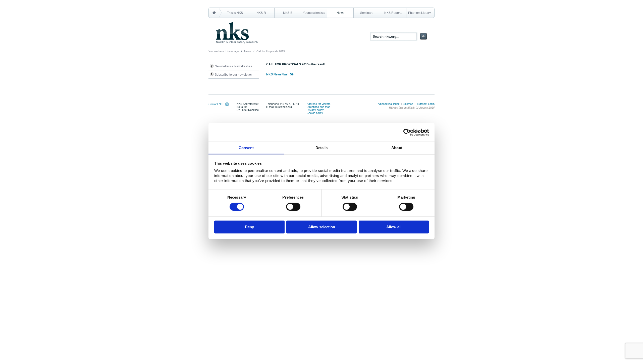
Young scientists (314, 13)
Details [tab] (321, 148)
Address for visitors (319, 103)
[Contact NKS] (227, 104)
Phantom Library (419, 13)
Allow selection (321, 227)
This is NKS (235, 13)
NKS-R (261, 13)
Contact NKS (216, 104)
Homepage (232, 51)
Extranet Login (426, 103)
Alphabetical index (389, 103)
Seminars (366, 13)
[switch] (293, 207)
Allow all (393, 227)
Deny (249, 227)
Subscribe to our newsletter (233, 74)
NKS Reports (393, 13)
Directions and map (318, 106)
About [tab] (396, 148)
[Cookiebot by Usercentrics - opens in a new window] (407, 132)
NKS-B (287, 13)
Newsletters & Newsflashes (233, 66)
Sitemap (408, 103)
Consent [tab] (246, 148)
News (340, 13)
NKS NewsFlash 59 (280, 74)
